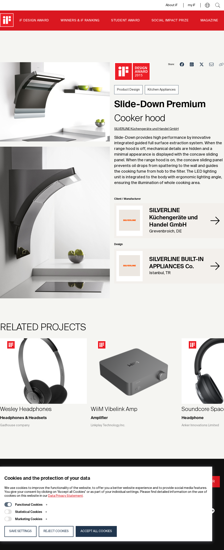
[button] (207, 5)
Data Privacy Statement (65, 495)
